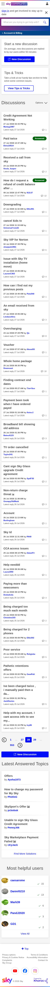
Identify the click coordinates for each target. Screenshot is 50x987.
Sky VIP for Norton (15, 239)
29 (34, 739)
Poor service (11, 649)
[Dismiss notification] (46, 12)
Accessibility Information (37, 957)
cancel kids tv (12, 220)
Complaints (7, 960)
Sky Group (7, 963)
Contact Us (43, 960)
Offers (8, 775)
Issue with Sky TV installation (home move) (15, 262)
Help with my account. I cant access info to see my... (19, 716)
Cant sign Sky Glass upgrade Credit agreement (16, 470)
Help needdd (11, 564)
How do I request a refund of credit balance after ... (19, 184)
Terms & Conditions (39, 955)
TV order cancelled (15, 447)
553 (12, 745)
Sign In (47, 4)
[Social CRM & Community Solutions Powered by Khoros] (41, 980)
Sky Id (7, 532)
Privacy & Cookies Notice (13, 957)
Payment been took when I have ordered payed (16, 404)
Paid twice (10, 138)
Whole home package (17, 361)
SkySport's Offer (15, 806)
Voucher (8, 344)
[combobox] (22, 22)
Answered (39, 138)
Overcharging (12, 328)
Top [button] (26, 948)
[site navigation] (3, 4)
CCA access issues (16, 548)
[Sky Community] (17, 4)
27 (22, 739)
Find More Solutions (25, 853)
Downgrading (12, 204)
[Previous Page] (4, 740)
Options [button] (39, 103)
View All (25, 933)
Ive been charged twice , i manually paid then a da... (19, 689)
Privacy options (9, 955)
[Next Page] (20, 745)
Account (8, 513)
